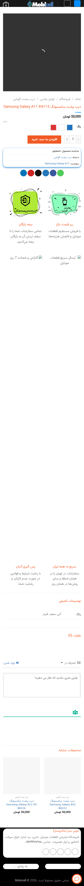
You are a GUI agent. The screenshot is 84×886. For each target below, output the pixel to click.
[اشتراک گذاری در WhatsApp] (60, 173)
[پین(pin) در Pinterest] (31, 173)
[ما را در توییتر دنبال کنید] (60, 851)
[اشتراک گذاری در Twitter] (45, 173)
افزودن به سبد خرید (44, 139)
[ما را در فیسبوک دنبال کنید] (75, 851)
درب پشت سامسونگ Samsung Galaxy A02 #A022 (63, 804)
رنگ (79, 126)
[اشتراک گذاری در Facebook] (53, 173)
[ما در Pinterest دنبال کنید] (53, 851)
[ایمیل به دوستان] (38, 173)
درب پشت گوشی (24, 99)
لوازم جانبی (47, 99)
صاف (5, 121)
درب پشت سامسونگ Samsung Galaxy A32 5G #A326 (21, 804)
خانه (78, 99)
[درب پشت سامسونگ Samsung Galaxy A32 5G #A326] (21, 775)
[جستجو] (67, 3)
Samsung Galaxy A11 (57, 164)
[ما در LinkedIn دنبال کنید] (45, 851)
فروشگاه (64, 99)
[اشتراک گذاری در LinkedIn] (23, 173)
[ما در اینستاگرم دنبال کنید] (67, 851)
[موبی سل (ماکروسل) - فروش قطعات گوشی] (40, 3)
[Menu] (77, 3)
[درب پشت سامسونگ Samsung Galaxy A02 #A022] (62, 775)
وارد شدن (9, 663)
